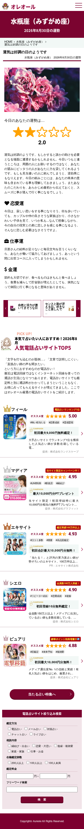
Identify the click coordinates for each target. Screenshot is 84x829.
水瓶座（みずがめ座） (42, 21)
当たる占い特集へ (42, 694)
